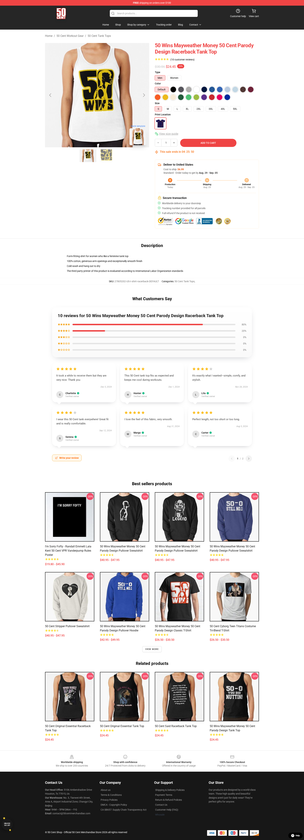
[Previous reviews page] (232, 458)
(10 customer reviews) (182, 59)
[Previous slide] (50, 95)
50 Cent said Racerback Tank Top (176, 726)
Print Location (163, 114)
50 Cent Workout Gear (70, 36)
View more (152, 649)
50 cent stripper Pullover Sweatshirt (67, 626)
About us (105, 790)
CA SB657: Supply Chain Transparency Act (124, 809)
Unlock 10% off (7, 824)
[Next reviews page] (249, 458)
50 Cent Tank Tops (99, 36)
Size (157, 103)
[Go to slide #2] (106, 155)
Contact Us (161, 804)
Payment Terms (163, 794)
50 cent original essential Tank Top (122, 726)
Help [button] (298, 835)
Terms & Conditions (111, 794)
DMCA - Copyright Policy (114, 804)
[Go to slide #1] (88, 155)
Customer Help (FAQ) (166, 809)
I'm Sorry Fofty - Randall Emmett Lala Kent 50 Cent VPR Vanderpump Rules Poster (68, 551)
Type (157, 72)
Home (48, 36)
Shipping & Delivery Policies (170, 790)
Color (158, 83)
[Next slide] (143, 95)
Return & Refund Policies (168, 799)
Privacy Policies (109, 799)
